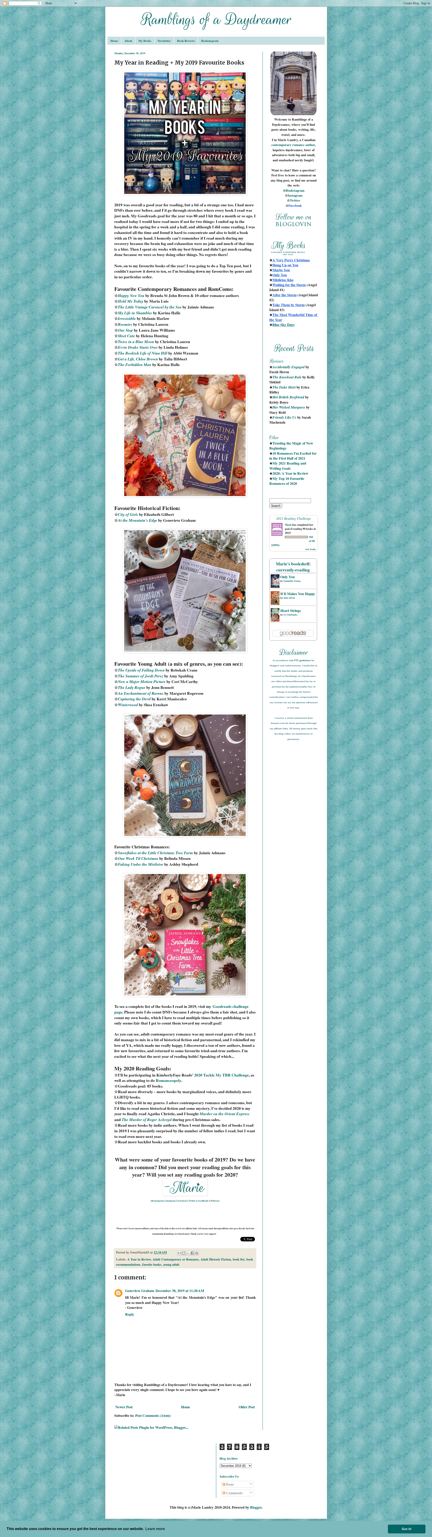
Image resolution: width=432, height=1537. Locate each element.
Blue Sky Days (283, 324)
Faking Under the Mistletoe (140, 864)
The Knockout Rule (287, 377)
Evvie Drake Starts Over (138, 347)
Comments (234, 1492)
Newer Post (124, 1406)
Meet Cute (126, 336)
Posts (229, 1484)
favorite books (151, 1264)
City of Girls (128, 514)
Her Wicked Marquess (288, 407)
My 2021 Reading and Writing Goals (288, 466)
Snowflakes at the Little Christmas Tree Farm (155, 853)
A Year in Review (139, 1259)
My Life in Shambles (135, 313)
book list (239, 1259)
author (310, 144)
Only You (287, 576)
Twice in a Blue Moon (136, 341)
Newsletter (164, 40)
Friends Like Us (284, 417)
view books (310, 549)
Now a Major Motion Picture (142, 681)
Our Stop (125, 330)
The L (123, 307)
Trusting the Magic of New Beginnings (291, 445)
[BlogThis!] (184, 1253)
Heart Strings (290, 610)
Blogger (256, 1507)
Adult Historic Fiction (215, 1259)
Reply (129, 1314)
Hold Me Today (130, 301)
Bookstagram (209, 40)
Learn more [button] (155, 1529)
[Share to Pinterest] (196, 1253)
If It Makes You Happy (297, 593)
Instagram (171, 1200)
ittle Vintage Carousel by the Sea (155, 307)
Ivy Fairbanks (290, 614)
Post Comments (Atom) (153, 1415)
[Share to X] (188, 1253)
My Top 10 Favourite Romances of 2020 (286, 481)
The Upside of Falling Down (141, 670)
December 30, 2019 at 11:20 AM (179, 1290)
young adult (171, 1264)
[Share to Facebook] (192, 1253)
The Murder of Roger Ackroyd (147, 1119)
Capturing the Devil (134, 699)
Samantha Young (292, 580)
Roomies (125, 324)
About (128, 40)
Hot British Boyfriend (288, 397)
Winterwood (128, 705)
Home (114, 40)
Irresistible (127, 318)
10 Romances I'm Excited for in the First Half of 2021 (293, 456)
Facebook (182, 1200)
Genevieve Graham (139, 1290)
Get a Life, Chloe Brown (138, 359)
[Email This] (179, 1253)
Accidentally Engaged (288, 366)
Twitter (192, 1200)
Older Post (247, 1406)
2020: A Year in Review (290, 473)
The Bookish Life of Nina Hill (142, 353)
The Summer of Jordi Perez (140, 676)
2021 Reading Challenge (293, 518)
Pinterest (215, 1200)
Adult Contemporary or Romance (176, 1259)
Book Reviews (186, 40)
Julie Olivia (289, 597)
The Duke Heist (284, 387)
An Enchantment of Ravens (141, 693)
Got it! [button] (407, 1529)
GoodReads (203, 1200)
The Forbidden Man (134, 364)
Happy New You (131, 295)
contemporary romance (288, 144)
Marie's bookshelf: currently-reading (293, 567)
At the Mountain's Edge (137, 520)
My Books (144, 40)
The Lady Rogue (131, 687)
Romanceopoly (168, 1080)
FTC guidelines (302, 660)
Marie (288, 525)
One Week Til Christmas (138, 858)
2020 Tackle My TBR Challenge (221, 1075)
